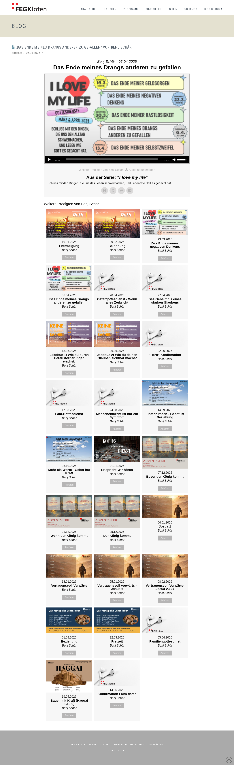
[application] (117, 159)
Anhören (69, 257)
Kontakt (104, 744)
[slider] (112, 159)
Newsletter (78, 744)
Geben (92, 744)
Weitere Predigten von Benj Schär (101, 169)
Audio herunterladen (142, 169)
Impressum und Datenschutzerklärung (138, 744)
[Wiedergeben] (49, 159)
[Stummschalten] (174, 159)
